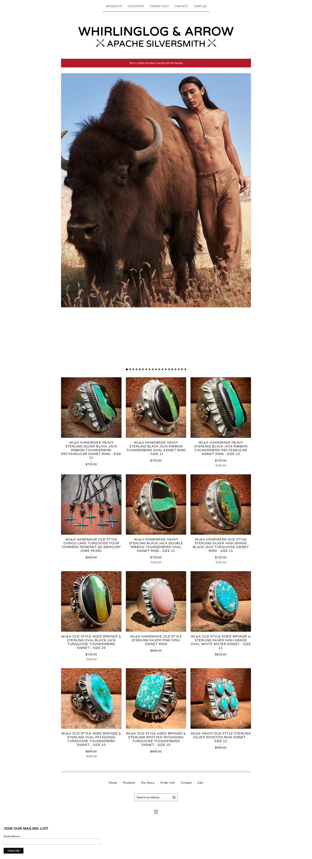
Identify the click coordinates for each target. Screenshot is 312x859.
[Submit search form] (174, 797)
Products (114, 6)
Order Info (159, 6)
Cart (200, 783)
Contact (181, 6)
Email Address (12, 836)
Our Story (136, 6)
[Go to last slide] (66, 219)
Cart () (200, 6)
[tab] (127, 369)
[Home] (156, 34)
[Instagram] (156, 811)
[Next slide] (246, 219)
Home (113, 783)
